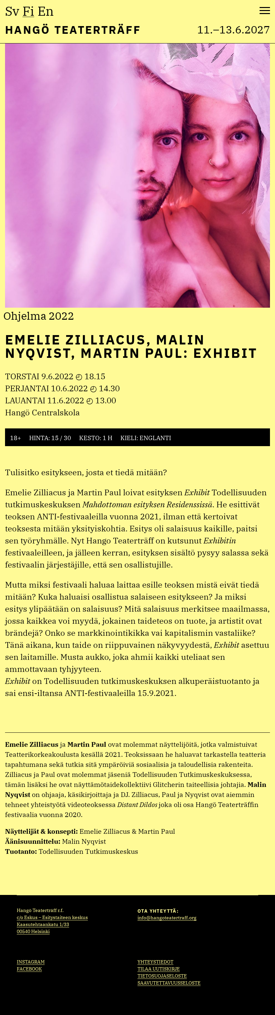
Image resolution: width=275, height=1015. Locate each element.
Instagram (31, 962)
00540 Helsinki (33, 931)
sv (12, 11)
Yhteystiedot (155, 962)
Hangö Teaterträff (73, 29)
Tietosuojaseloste (162, 976)
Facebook (29, 969)
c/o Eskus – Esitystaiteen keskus (52, 917)
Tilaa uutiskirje (159, 969)
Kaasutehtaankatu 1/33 (43, 924)
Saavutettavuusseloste (169, 983)
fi (28, 11)
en (46, 11)
